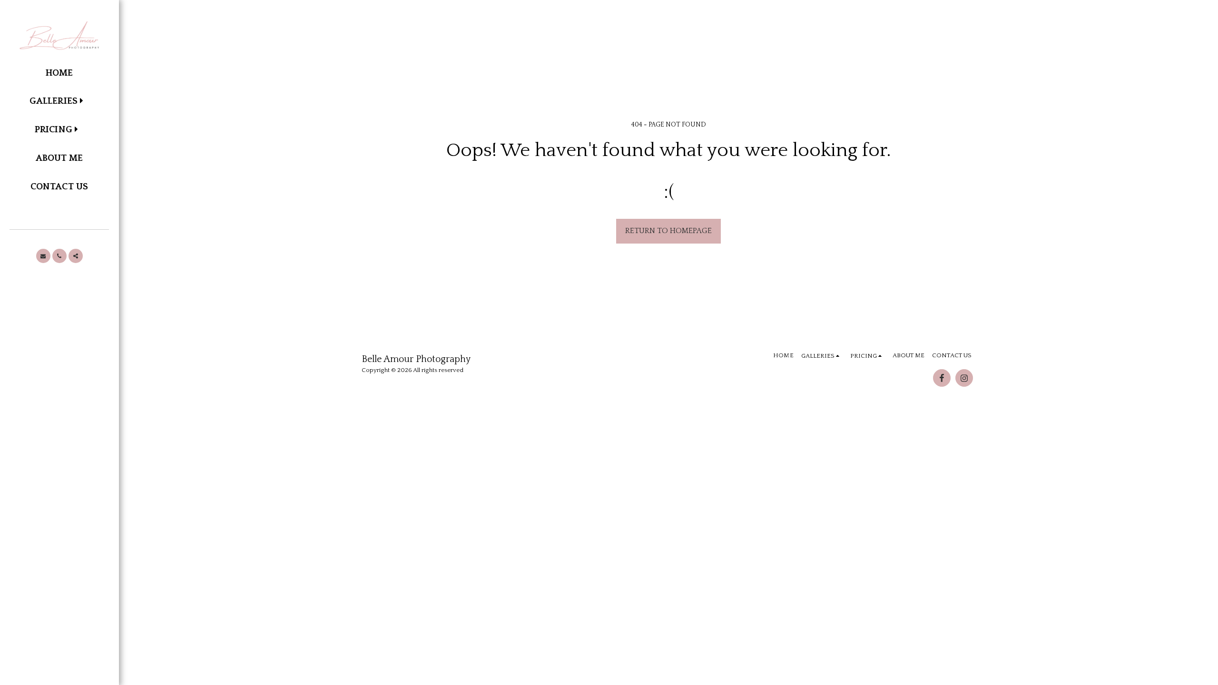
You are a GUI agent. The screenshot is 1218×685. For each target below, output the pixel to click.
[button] (59, 102)
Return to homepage (668, 230)
